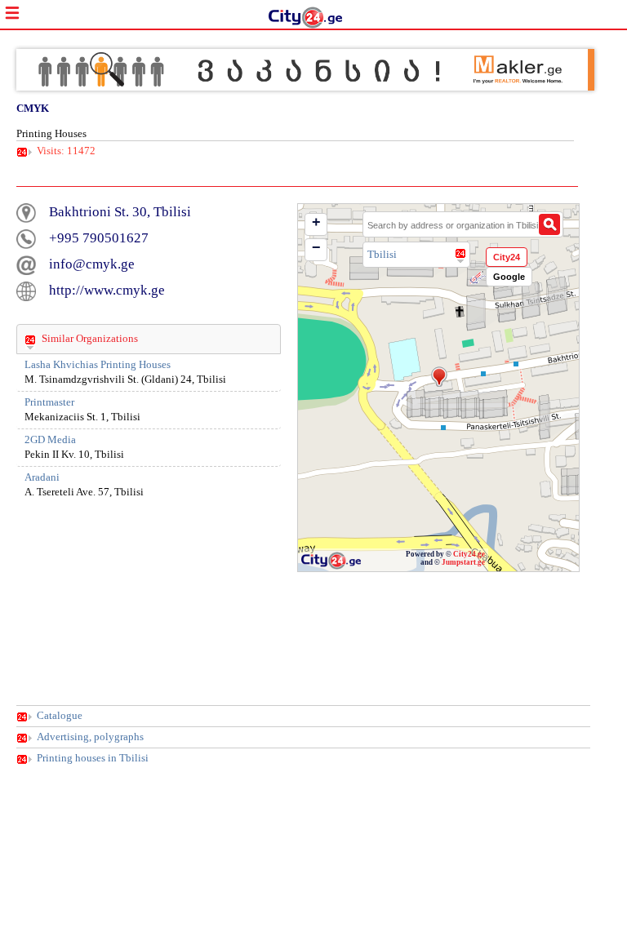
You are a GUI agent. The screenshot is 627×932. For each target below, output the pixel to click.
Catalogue (59, 715)
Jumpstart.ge (463, 562)
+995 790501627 (99, 238)
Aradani (42, 477)
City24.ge (469, 554)
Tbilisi (382, 254)
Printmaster (49, 402)
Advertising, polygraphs (90, 737)
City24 (506, 257)
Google (509, 277)
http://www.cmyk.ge (107, 290)
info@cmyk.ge (92, 264)
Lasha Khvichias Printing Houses (97, 365)
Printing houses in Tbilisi (93, 758)
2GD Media (50, 440)
